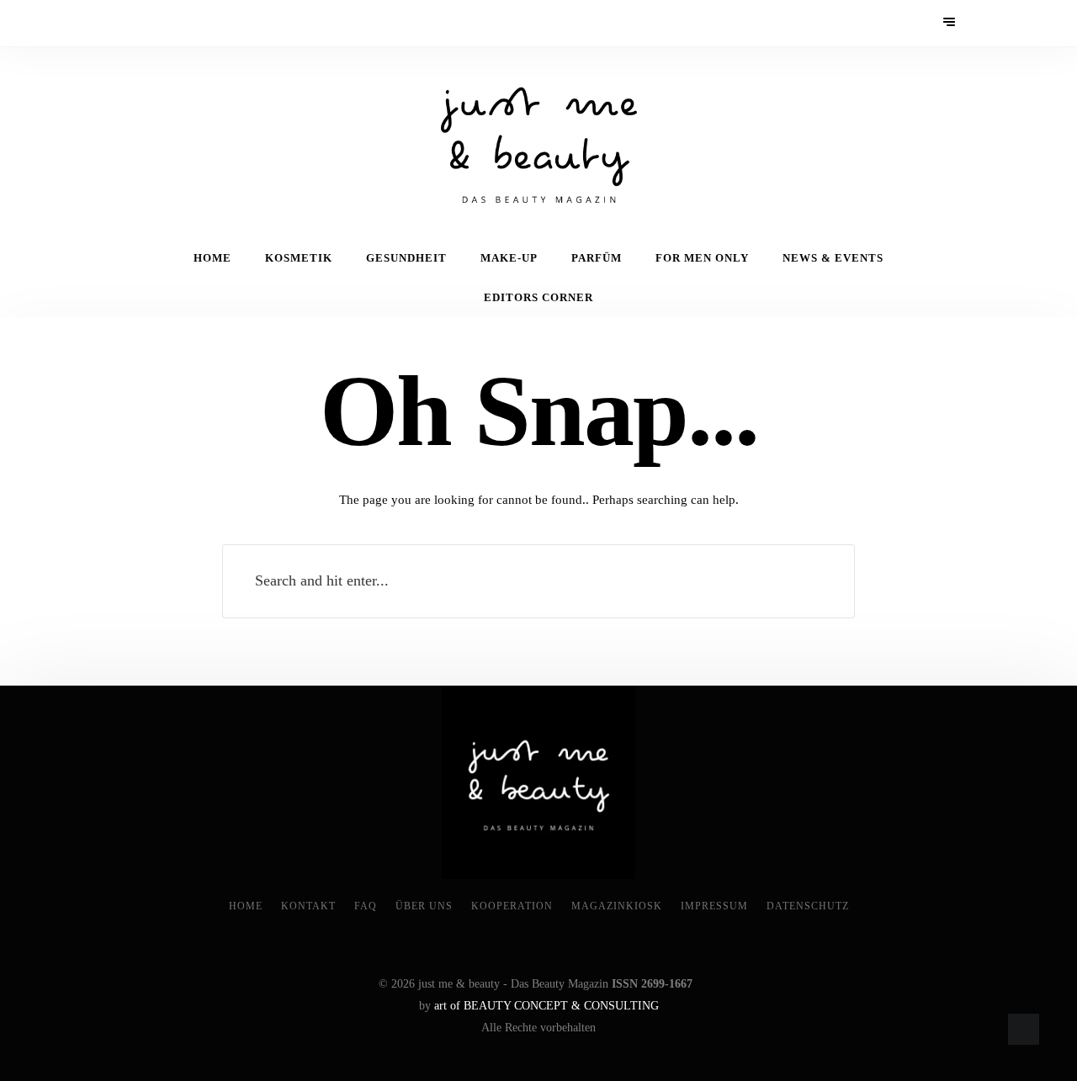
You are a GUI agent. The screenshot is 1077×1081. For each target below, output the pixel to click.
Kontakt (308, 906)
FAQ (365, 906)
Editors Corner (538, 298)
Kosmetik (298, 258)
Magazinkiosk (616, 906)
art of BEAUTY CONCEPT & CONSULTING (546, 1005)
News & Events (833, 258)
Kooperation (512, 906)
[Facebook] (129, 23)
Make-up (509, 258)
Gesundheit (406, 258)
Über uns (424, 906)
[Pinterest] (152, 23)
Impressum (714, 906)
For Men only (702, 258)
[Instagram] (174, 23)
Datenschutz (808, 906)
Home (212, 258)
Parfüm (596, 258)
